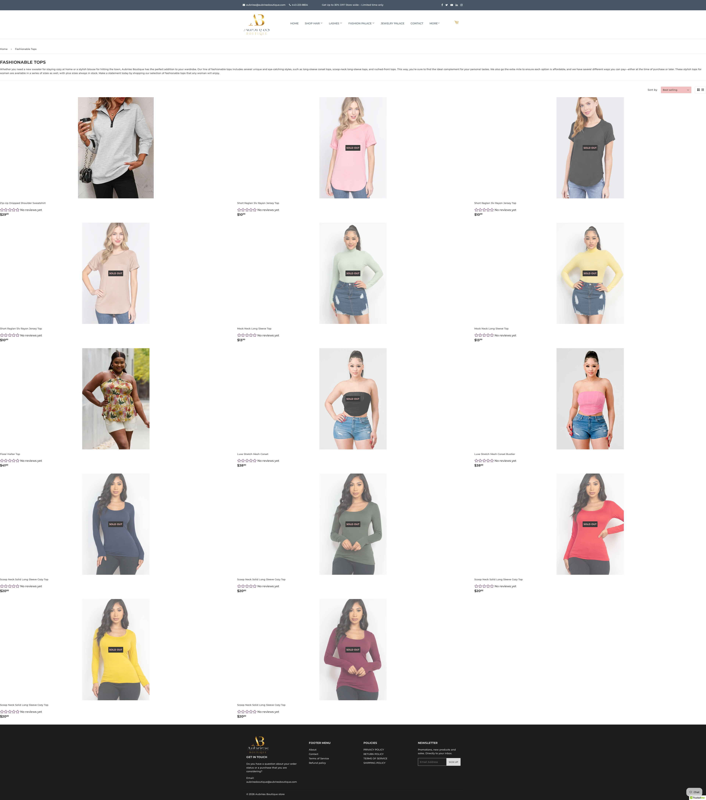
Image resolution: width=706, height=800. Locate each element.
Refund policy (317, 762)
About (312, 749)
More (433, 23)
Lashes (334, 23)
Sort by (652, 89)
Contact (417, 23)
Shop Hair (312, 23)
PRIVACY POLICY (373, 749)
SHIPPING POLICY (374, 762)
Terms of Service (319, 758)
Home (294, 23)
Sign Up (453, 762)
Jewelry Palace (392, 23)
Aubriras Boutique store (270, 794)
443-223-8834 (300, 4)
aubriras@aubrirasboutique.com (265, 4)
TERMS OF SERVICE (375, 758)
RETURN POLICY (373, 754)
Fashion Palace (360, 23)
